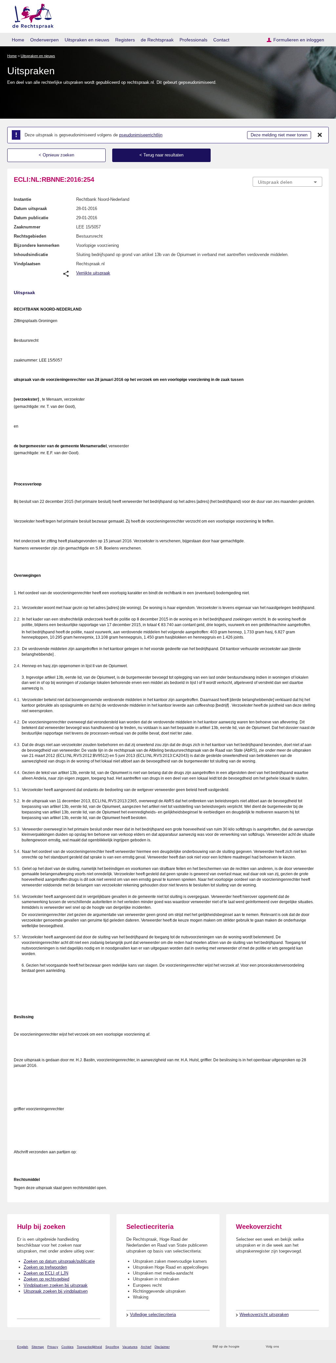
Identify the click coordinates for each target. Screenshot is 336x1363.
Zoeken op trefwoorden (45, 1267)
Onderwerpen (44, 39)
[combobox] (287, 182)
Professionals (193, 39)
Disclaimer (162, 1347)
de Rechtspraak (157, 39)
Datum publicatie (31, 217)
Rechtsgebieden (30, 236)
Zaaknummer (27, 226)
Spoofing (112, 1347)
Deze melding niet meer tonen (279, 134)
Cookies (67, 1347)
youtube (318, 1346)
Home (18, 39)
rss (245, 1346)
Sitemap (38, 1347)
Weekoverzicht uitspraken (264, 1314)
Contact (221, 39)
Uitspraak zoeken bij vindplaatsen (56, 1291)
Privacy (52, 1347)
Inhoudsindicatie (31, 254)
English (22, 1347)
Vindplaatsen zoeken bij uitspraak (56, 1285)
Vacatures (129, 1347)
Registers (125, 39)
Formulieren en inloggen (298, 39)
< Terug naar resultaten (161, 155)
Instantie (22, 199)
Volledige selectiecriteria (153, 1314)
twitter (284, 1346)
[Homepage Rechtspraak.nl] (30, 14)
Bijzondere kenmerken (36, 245)
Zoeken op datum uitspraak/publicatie (59, 1261)
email (254, 1346)
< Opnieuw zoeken (56, 155)
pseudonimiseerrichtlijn (140, 134)
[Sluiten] (319, 135)
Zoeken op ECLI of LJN (46, 1273)
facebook (293, 1346)
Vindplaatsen (27, 263)
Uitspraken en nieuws (87, 39)
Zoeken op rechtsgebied (46, 1279)
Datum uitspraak (30, 208)
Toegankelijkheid (89, 1347)
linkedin (310, 1346)
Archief (146, 1347)
